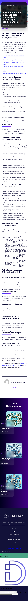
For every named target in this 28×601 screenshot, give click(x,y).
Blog (14, 536)
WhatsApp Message (21, 592)
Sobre (14, 531)
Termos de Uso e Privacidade (14, 539)
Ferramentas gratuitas (14, 534)
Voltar (6, 28)
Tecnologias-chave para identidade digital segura (15, 60)
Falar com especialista (14, 545)
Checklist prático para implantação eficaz (13, 66)
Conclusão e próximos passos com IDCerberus (14, 73)
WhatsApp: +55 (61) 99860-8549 (14, 548)
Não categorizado (9, 5)
